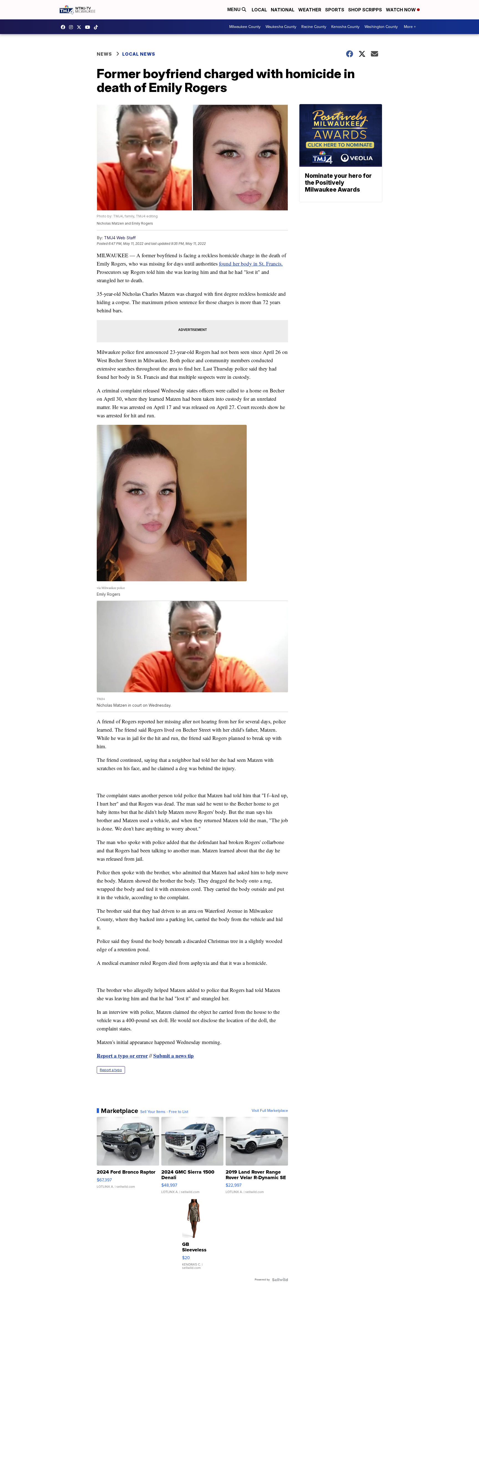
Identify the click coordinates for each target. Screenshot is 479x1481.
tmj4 (64, 27)
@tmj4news (97, 27)
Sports (334, 9)
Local (259, 9)
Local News (138, 54)
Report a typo (111, 1070)
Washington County (381, 27)
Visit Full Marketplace (270, 1111)
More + (410, 27)
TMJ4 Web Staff (120, 237)
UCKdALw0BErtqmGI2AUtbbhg (89, 27)
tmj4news (72, 27)
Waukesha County (281, 27)
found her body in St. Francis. (251, 263)
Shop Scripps (365, 9)
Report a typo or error (122, 1055)
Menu (234, 9)
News (104, 54)
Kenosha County (345, 27)
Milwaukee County (245, 27)
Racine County (313, 27)
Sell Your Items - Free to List (164, 1112)
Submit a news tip (173, 1055)
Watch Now (401, 9)
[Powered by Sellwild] (280, 1280)
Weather (309, 9)
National (282, 9)
